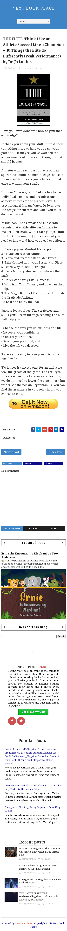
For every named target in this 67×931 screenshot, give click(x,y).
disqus (27, 463)
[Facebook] (12, 721)
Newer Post (11, 452)
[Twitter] (21, 721)
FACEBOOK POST (12, 529)
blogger (8, 463)
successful (39, 68)
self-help (21, 68)
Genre (54, 529)
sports (30, 68)
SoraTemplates (23, 923)
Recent (33, 529)
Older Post (55, 452)
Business (12, 68)
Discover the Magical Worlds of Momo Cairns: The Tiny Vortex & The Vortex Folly (39, 851)
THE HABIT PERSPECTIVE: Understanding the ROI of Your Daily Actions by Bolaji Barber (38, 896)
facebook (49, 463)
